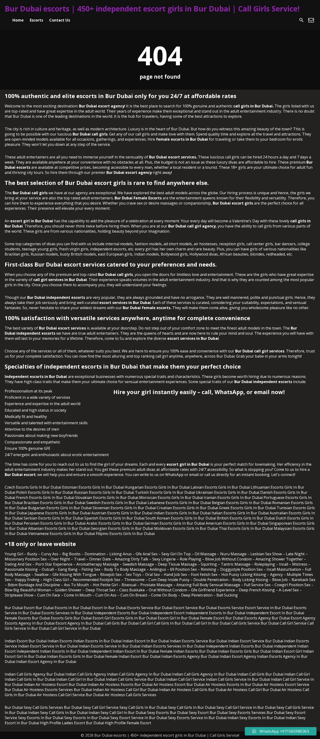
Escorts (36, 20)
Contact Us (59, 20)
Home (18, 20)
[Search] (301, 20)
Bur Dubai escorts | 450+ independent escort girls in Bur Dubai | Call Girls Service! (152, 9)
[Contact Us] (311, 20)
